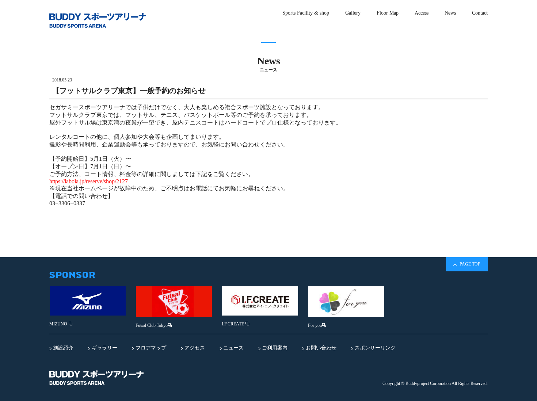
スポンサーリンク (374, 348)
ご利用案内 (273, 348)
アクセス (194, 348)
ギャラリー (103, 348)
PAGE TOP (469, 264)
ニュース (233, 348)
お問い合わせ (320, 348)
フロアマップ (150, 348)
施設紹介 (62, 348)
